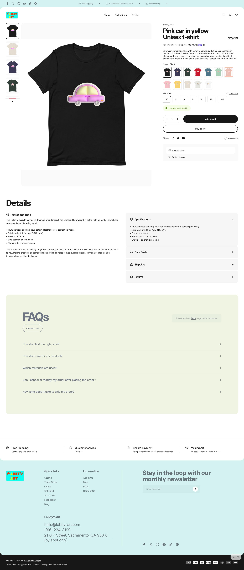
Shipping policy (46, 565)
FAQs (193, 318)
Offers (47, 486)
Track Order (50, 482)
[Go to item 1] (12, 49)
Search (48, 477)
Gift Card (49, 491)
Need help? (233, 138)
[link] (62, 524)
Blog (46, 504)
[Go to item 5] (12, 104)
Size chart (233, 93)
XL (202, 99)
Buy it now (200, 128)
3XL (222, 99)
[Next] (144, 110)
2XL (212, 99)
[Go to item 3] (12, 67)
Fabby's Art (168, 24)
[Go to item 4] (12, 85)
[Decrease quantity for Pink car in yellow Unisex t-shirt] (166, 119)
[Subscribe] (195, 489)
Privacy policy (22, 565)
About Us (88, 477)
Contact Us (89, 491)
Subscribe (49, 495)
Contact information (60, 565)
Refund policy (11, 565)
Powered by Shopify (32, 561)
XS (167, 99)
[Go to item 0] (12, 31)
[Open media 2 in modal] (86, 104)
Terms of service (33, 565)
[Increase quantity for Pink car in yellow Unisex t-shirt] (178, 119)
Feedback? (50, 499)
